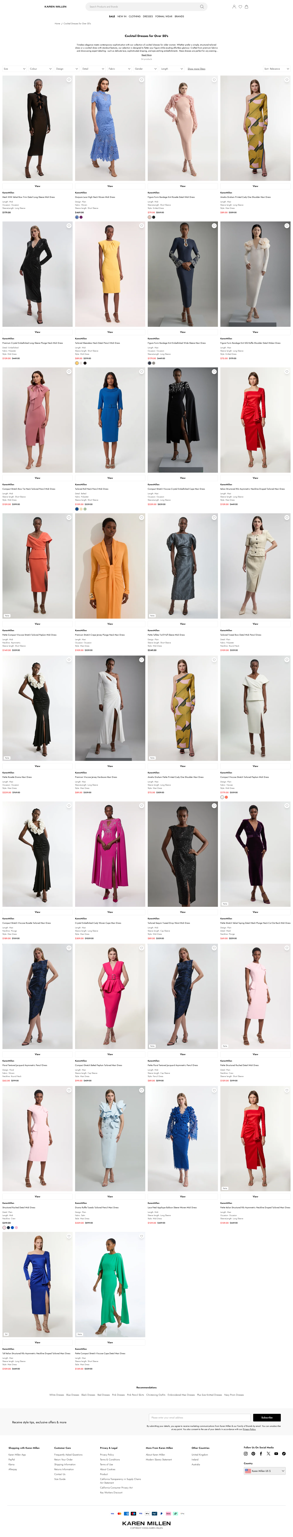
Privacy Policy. (249, 1429)
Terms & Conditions (110, 1459)
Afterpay (13, 1469)
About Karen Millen (155, 1454)
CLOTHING (135, 16)
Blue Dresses (72, 1395)
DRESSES (148, 16)
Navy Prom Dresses (234, 1395)
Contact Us (59, 1474)
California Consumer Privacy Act (116, 1487)
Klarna (11, 1464)
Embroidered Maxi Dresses (181, 1395)
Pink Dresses (118, 1395)
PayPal (12, 1459)
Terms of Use (106, 1464)
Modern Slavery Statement (159, 1459)
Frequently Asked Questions (68, 1454)
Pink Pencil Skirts (135, 1395)
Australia (196, 1464)
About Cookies (107, 1469)
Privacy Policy (107, 1454)
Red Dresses (104, 1395)
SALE (112, 16)
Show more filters (196, 69)
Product (104, 1474)
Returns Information (64, 1469)
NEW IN (122, 16)
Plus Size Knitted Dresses (209, 1395)
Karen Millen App (17, 1454)
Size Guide (59, 1479)
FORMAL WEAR (163, 16)
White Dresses (56, 1395)
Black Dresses (88, 1395)
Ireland (195, 1459)
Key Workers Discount (111, 1492)
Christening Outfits (155, 1395)
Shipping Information (65, 1464)
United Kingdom (200, 1454)
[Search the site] (202, 7)
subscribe (267, 1417)
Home (57, 23)
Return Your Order (63, 1459)
